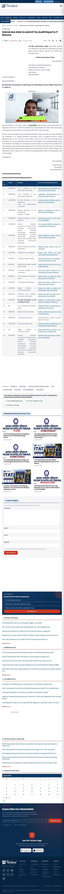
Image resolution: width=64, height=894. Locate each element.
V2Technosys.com (33, 886)
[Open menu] (61, 6)
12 (23, 788)
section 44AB (8, 389)
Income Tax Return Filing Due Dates (39, 386)
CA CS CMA (57, 17)
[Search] (62, 18)
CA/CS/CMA (34, 874)
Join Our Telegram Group (35, 401)
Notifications (45, 864)
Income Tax (8, 17)
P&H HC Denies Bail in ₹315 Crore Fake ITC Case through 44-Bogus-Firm (25, 657)
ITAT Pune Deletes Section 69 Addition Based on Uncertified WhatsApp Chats (28, 652)
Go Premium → (32, 611)
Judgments (45, 869)
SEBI (32, 867)
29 (49, 794)
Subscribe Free (55, 821)
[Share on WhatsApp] (56, 40)
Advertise (55, 869)
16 (57, 788)
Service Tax (23, 17)
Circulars (44, 867)
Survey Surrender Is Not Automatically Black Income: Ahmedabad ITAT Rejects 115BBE (30, 665)
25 (15, 794)
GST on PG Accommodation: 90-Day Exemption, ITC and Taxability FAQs (26, 627)
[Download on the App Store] (38, 850)
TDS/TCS (21, 872)
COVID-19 (14, 386)
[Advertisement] (14, 61)
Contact (55, 872)
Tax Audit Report (28, 389)
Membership (56, 874)
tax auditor (40, 389)
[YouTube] (12, 870)
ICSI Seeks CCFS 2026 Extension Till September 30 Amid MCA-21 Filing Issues (27, 684)
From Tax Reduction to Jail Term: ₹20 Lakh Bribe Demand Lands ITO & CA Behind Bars (30, 688)
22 (49, 791)
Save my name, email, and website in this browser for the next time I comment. (26, 549)
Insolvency (33, 872)
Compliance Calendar (45, 873)
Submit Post (49, 1)
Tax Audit (17, 389)
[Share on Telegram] (60, 40)
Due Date (23, 386)
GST (50, 17)
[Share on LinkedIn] (53, 40)
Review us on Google (13, 405)
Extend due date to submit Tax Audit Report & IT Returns (30, 33)
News (16, 25)
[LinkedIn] (4, 874)
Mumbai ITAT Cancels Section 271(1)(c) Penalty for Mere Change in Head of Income (30, 635)
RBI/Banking (34, 869)
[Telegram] (4, 878)
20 (32, 791)
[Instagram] (8, 874)
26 (23, 794)
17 (6, 791)
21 (40, 791)
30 (57, 794)
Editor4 (6, 41)
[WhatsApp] (12, 874)
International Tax (22, 875)
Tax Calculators (46, 876)
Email (6, 535)
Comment (7, 508)
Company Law (31, 17)
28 (40, 794)
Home (2, 17)
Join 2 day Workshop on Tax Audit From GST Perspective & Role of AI (24, 639)
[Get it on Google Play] (26, 850)
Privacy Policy (47, 886)
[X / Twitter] (8, 870)
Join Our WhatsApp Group (14, 401)
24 (6, 794)
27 (32, 794)
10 (6, 788)
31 (6, 797)
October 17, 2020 (27, 40)
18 (15, 791)
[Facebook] (4, 870)
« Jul (3, 800)
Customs (44, 17)
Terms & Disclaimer (57, 886)
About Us (55, 864)
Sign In (58, 1)
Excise (38, 17)
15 (49, 788)
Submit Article (57, 867)
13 (31, 788)
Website (6, 542)
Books (39, 1)
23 (57, 791)
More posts (6, 643)
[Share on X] (49, 40)
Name (6, 528)
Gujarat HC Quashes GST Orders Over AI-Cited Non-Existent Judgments (26, 631)
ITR (53, 386)
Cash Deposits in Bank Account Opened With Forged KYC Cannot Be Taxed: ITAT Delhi (30, 703)
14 (40, 788)
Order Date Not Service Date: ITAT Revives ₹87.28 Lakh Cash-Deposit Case (27, 661)
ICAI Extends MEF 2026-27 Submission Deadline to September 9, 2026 (25, 692)
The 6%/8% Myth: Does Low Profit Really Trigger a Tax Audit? (22, 623)
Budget (16, 17)
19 (23, 791)
